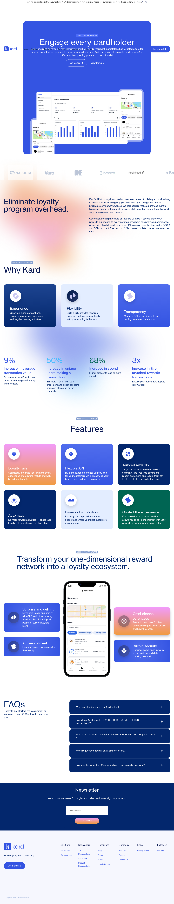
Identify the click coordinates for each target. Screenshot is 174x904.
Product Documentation (84, 864)
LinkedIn (160, 851)
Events (100, 860)
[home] (12, 49)
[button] (36, 49)
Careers (122, 855)
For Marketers (66, 855)
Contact (89, 49)
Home (25, 49)
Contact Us (123, 860)
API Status (82, 858)
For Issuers (65, 851)
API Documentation (84, 852)
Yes (143, 2)
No (146, 2)
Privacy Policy (143, 851)
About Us (122, 851)
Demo (100, 855)
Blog (100, 851)
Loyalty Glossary (104, 864)
